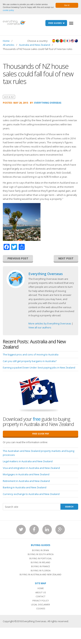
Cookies (40, 608)
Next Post (65, 258)
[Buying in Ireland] (65, 41)
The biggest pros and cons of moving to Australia (30, 354)
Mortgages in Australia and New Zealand (26, 474)
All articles (8, 45)
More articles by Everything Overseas (49, 323)
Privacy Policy (40, 600)
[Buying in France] (69, 41)
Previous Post (18, 258)
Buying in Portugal (40, 558)
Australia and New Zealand (34, 45)
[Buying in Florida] (72, 41)
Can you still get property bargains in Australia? (30, 361)
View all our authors (39, 327)
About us (40, 592)
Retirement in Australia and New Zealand (26, 481)
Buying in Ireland (40, 562)
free (36, 419)
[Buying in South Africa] (57, 41)
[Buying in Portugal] (61, 41)
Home (6, 41)
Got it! (67, 5)
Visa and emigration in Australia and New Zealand (31, 468)
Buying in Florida (40, 570)
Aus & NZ (9, 96)
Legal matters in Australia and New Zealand (28, 461)
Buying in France (40, 566)
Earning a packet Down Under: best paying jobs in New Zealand (39, 367)
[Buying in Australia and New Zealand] (76, 41)
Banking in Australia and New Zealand (24, 487)
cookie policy (8, 10)
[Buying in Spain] (54, 41)
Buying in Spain (40, 550)
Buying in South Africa (40, 554)
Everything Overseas (47, 102)
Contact (40, 596)
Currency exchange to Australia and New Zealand (31, 494)
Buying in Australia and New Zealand (40, 574)
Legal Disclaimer (40, 604)
